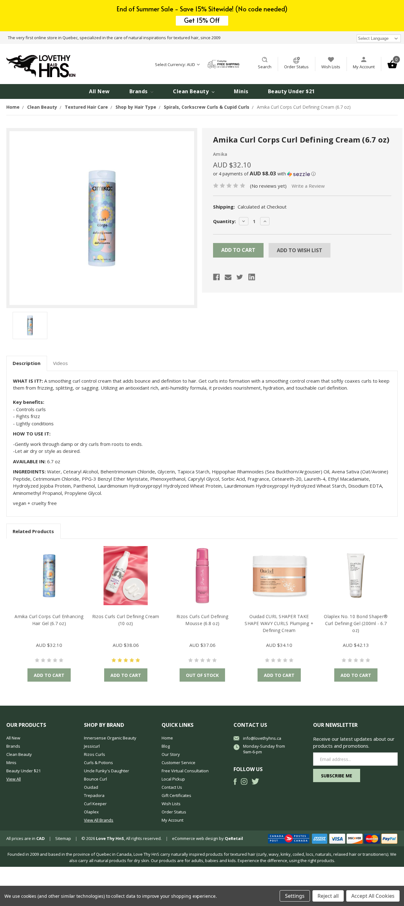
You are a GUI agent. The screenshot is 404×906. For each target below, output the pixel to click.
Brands (139, 91)
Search (264, 67)
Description (26, 363)
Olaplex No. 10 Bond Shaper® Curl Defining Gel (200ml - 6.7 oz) (356, 623)
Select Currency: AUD (175, 64)
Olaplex (91, 812)
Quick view (49, 576)
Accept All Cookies (373, 895)
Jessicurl (92, 746)
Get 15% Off (202, 20)
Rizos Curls (94, 754)
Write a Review (308, 186)
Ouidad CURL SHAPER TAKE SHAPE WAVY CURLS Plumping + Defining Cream (279, 623)
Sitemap (63, 838)
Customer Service (178, 762)
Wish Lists (330, 67)
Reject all (328, 895)
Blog (166, 746)
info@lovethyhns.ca (262, 738)
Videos (60, 363)
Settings (295, 895)
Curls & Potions (98, 762)
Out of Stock (202, 675)
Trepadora (94, 795)
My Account (364, 67)
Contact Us (172, 787)
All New (99, 91)
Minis (241, 91)
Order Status (296, 67)
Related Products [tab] (33, 531)
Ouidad (91, 787)
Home (167, 738)
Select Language (373, 38)
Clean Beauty (191, 91)
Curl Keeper (95, 803)
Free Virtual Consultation (185, 771)
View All (13, 779)
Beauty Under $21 (291, 91)
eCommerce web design (195, 838)
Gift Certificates (176, 795)
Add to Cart (49, 675)
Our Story (171, 754)
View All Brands (98, 820)
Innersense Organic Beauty (110, 738)
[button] (302, 174)
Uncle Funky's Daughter (106, 771)
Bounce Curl (95, 779)
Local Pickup (173, 779)
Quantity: (224, 221)
